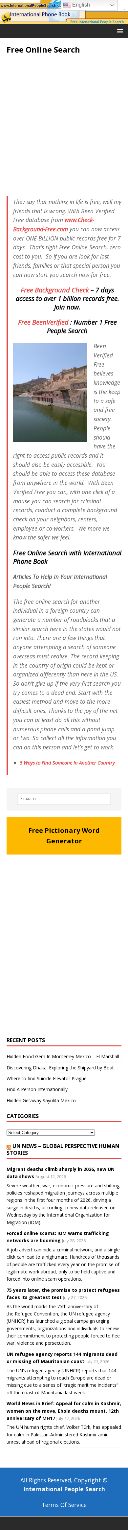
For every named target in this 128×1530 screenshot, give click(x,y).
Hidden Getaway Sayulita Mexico (41, 1100)
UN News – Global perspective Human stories (63, 1149)
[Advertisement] (64, 125)
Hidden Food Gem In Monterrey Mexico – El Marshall (63, 1056)
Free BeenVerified (43, 322)
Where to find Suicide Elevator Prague (47, 1078)
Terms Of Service (64, 1505)
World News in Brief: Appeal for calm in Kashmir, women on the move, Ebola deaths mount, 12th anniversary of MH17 (64, 1410)
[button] (119, 30)
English (80, 5)
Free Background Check (55, 289)
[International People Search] (64, 20)
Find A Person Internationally (37, 1089)
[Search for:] (64, 799)
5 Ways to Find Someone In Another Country (67, 762)
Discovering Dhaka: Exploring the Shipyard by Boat (60, 1067)
